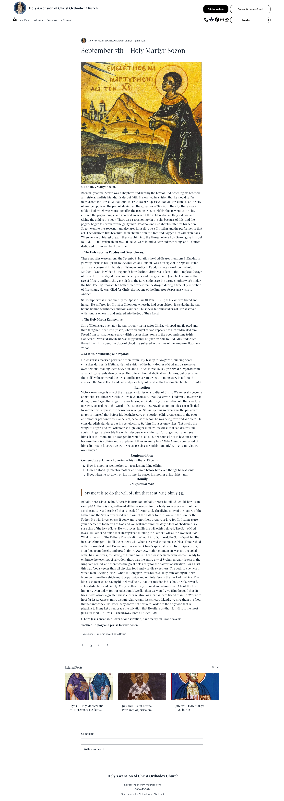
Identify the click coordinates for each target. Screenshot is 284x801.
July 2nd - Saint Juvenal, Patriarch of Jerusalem (137, 708)
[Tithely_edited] (211, 19)
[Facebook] (217, 19)
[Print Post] (106, 645)
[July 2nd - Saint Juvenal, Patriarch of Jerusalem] (142, 686)
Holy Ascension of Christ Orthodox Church (63, 8)
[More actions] (201, 40)
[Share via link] (98, 645)
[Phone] (206, 19)
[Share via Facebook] (82, 645)
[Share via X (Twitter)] (90, 645)
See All (215, 667)
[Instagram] (222, 19)
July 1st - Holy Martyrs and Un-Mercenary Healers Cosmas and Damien (86, 708)
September (87, 633)
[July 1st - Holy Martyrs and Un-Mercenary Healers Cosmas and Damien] (89, 686)
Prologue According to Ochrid (111, 633)
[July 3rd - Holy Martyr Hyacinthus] (195, 686)
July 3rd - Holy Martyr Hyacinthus (189, 708)
